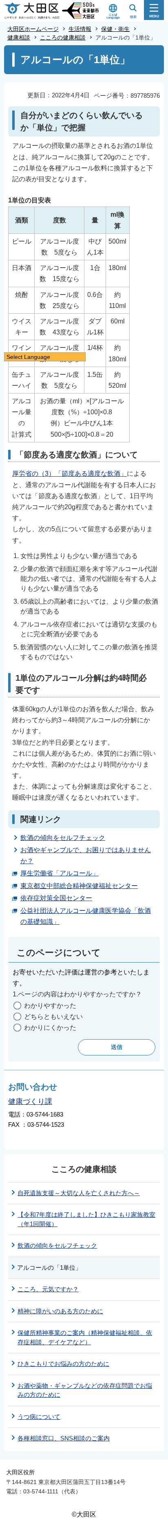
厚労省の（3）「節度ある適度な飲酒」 (69, 473)
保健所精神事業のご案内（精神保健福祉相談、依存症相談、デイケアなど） (85, 1337)
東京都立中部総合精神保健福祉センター (79, 885)
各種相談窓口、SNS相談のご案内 (64, 1438)
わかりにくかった (50, 1027)
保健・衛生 (115, 29)
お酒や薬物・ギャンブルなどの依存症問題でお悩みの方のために (85, 1390)
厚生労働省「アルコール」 (59, 873)
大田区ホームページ (33, 29)
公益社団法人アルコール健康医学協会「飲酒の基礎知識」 (85, 916)
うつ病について (39, 1416)
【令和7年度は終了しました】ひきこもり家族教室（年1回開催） (86, 1219)
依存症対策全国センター (56, 898)
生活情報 (80, 29)
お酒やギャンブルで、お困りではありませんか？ (85, 855)
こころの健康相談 (63, 37)
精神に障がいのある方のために (60, 1311)
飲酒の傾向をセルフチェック (62, 837)
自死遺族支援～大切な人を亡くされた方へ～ (79, 1192)
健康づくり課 (30, 1101)
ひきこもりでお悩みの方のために (63, 1363)
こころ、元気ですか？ (48, 1289)
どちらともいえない (53, 1016)
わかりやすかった (50, 1005)
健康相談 (18, 37)
